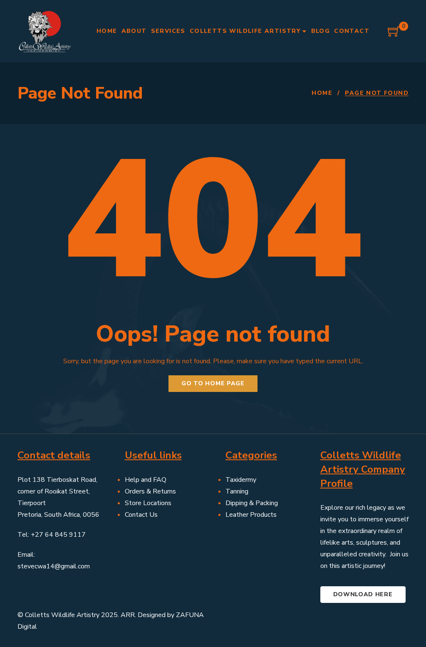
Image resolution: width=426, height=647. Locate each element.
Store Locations (148, 503)
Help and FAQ (145, 479)
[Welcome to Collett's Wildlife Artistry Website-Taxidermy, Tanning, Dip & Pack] (44, 31)
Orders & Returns (150, 491)
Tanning (236, 491)
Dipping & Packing (251, 503)
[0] (394, 34)
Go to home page (213, 383)
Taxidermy (240, 479)
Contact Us (141, 514)
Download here (363, 594)
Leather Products (251, 514)
